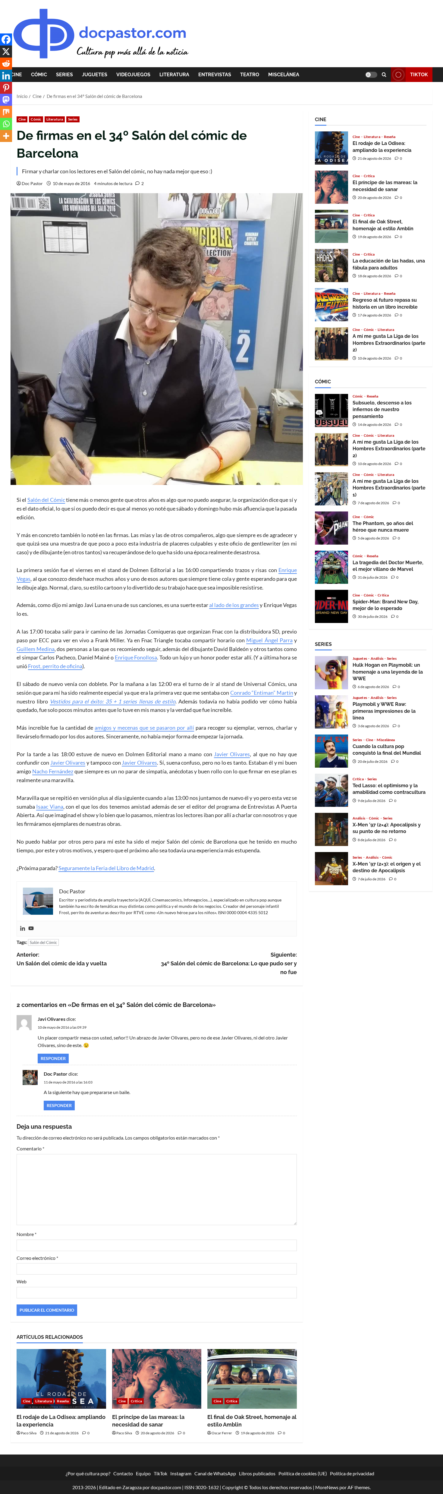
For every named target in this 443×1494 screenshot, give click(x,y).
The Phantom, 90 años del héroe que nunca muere (331, 528)
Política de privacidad (352, 1473)
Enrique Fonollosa (136, 657)
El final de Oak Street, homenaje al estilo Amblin (331, 226)
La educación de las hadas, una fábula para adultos (331, 265)
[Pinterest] (6, 88)
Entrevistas (214, 74)
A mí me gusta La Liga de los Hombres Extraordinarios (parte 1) (331, 488)
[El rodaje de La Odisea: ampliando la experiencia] (61, 1379)
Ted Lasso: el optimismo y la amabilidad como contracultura (331, 790)
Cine (16, 74)
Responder (53, 1058)
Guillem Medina (36, 649)
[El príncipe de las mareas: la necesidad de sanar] (157, 1379)
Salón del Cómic (46, 499)
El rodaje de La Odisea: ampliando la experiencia (331, 148)
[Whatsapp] (6, 124)
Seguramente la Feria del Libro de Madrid (106, 868)
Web (22, 1281)
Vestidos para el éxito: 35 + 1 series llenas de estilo (112, 701)
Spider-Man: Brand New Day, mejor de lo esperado (331, 606)
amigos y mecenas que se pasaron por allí (144, 727)
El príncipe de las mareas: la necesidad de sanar (331, 187)
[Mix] (6, 112)
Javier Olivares (232, 754)
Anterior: (62, 959)
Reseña (63, 1401)
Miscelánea (283, 74)
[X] (6, 52)
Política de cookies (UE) (302, 1473)
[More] (6, 136)
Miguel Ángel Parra (269, 640)
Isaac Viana (49, 806)
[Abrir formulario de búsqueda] (384, 74)
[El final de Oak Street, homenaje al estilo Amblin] (252, 1379)
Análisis (377, 658)
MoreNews (326, 1487)
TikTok (419, 74)
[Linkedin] (22, 929)
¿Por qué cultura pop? (88, 1473)
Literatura (174, 74)
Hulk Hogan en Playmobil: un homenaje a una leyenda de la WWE (331, 672)
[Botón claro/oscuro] (371, 75)
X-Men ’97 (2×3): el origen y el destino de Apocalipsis (331, 868)
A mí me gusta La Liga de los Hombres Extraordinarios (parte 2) (331, 343)
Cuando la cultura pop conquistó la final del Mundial (331, 751)
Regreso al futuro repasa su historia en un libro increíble (331, 304)
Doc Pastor (32, 183)
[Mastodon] (6, 100)
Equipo (143, 1473)
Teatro (249, 74)
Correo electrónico (37, 1258)
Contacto (123, 1473)
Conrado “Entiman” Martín (261, 692)
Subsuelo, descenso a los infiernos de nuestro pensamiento (331, 410)
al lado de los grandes (234, 605)
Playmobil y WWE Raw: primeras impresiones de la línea (331, 711)
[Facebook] (6, 39)
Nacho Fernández (52, 771)
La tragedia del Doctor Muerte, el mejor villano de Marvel (331, 567)
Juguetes (94, 74)
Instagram (180, 1473)
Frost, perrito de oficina (55, 666)
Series (64, 74)
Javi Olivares (51, 1019)
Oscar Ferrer (222, 1433)
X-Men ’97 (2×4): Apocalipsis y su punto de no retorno (331, 829)
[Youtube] (31, 929)
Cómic (39, 74)
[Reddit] (6, 64)
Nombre (26, 1234)
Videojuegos (133, 74)
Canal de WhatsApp (215, 1473)
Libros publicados (257, 1473)
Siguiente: (229, 963)
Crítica (136, 1401)
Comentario (30, 1148)
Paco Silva (28, 1433)
